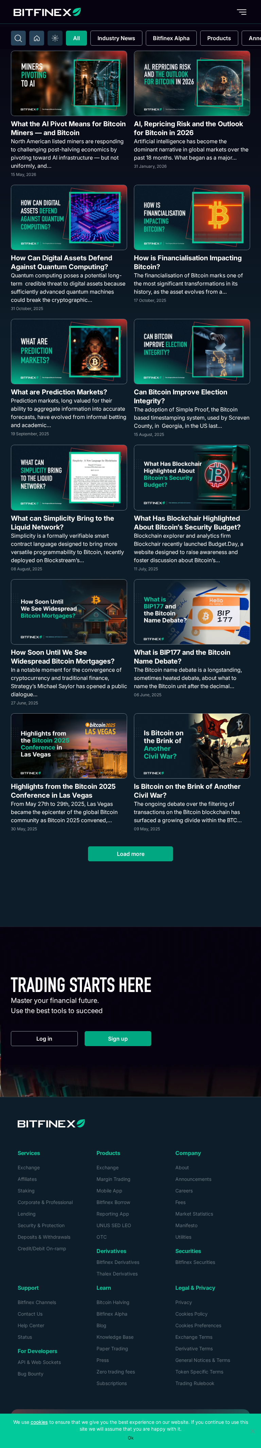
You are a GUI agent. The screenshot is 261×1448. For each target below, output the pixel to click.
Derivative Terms (194, 1348)
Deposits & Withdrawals (44, 1237)
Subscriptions (112, 1383)
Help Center (31, 1325)
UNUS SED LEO (114, 1225)
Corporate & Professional (45, 1202)
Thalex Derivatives (117, 1273)
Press (103, 1360)
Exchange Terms (193, 1337)
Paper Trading (112, 1348)
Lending (27, 1214)
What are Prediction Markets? (59, 392)
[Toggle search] (18, 38)
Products (219, 38)
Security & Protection (41, 1225)
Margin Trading (113, 1179)
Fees (180, 1202)
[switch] (55, 38)
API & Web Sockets (39, 1362)
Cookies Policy (191, 1314)
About (182, 1167)
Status (25, 1337)
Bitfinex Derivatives (118, 1262)
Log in (57, 1040)
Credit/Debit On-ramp (42, 1248)
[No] (252, 1431)
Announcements (193, 1179)
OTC (102, 1237)
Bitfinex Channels (37, 1302)
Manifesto (186, 1225)
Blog (101, 1325)
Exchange (29, 1167)
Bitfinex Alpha (171, 38)
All (76, 38)
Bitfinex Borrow (113, 1202)
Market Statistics (194, 1214)
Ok (131, 1438)
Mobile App (109, 1190)
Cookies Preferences (198, 1325)
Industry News (116, 38)
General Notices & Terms (202, 1360)
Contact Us (30, 1314)
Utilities (183, 1237)
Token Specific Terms (199, 1371)
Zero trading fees (116, 1371)
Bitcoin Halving (113, 1302)
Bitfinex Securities (195, 1262)
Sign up (129, 1040)
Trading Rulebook (194, 1383)
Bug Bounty (31, 1374)
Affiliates (27, 1179)
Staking (26, 1190)
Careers (184, 1190)
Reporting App (113, 1214)
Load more (130, 853)
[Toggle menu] (241, 12)
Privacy (183, 1302)
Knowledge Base (115, 1337)
